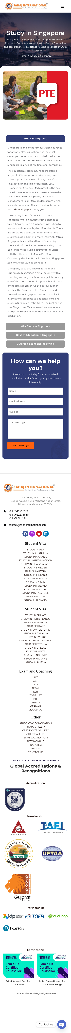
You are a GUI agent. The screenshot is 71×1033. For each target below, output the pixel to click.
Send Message (20, 445)
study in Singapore (21, 209)
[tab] (35, 138)
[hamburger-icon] (62, 6)
